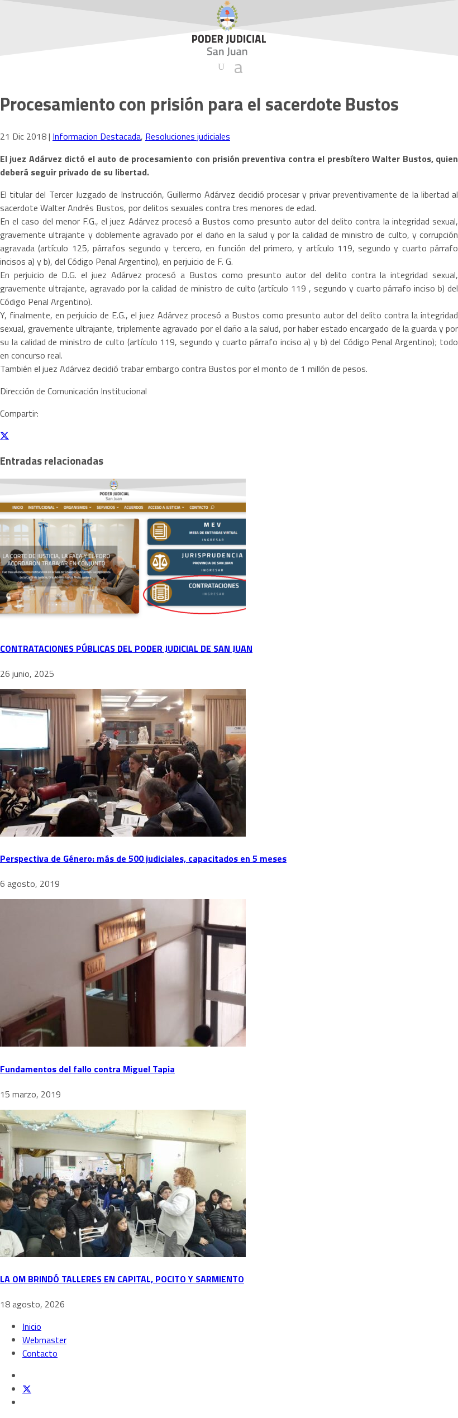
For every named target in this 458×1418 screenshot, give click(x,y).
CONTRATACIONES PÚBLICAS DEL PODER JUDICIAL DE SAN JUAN (126, 648)
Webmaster (44, 1340)
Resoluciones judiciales (187, 136)
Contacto (40, 1353)
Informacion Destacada (97, 136)
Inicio (31, 1326)
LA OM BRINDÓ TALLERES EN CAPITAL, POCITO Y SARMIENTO (122, 1279)
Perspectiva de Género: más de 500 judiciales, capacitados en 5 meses (143, 858)
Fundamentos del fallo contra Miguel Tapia (87, 1069)
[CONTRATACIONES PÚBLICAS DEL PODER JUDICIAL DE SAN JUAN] (123, 622)
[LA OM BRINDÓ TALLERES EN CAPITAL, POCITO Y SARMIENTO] (123, 1254)
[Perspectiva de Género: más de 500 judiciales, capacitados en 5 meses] (123, 833)
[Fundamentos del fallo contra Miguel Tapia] (123, 1043)
